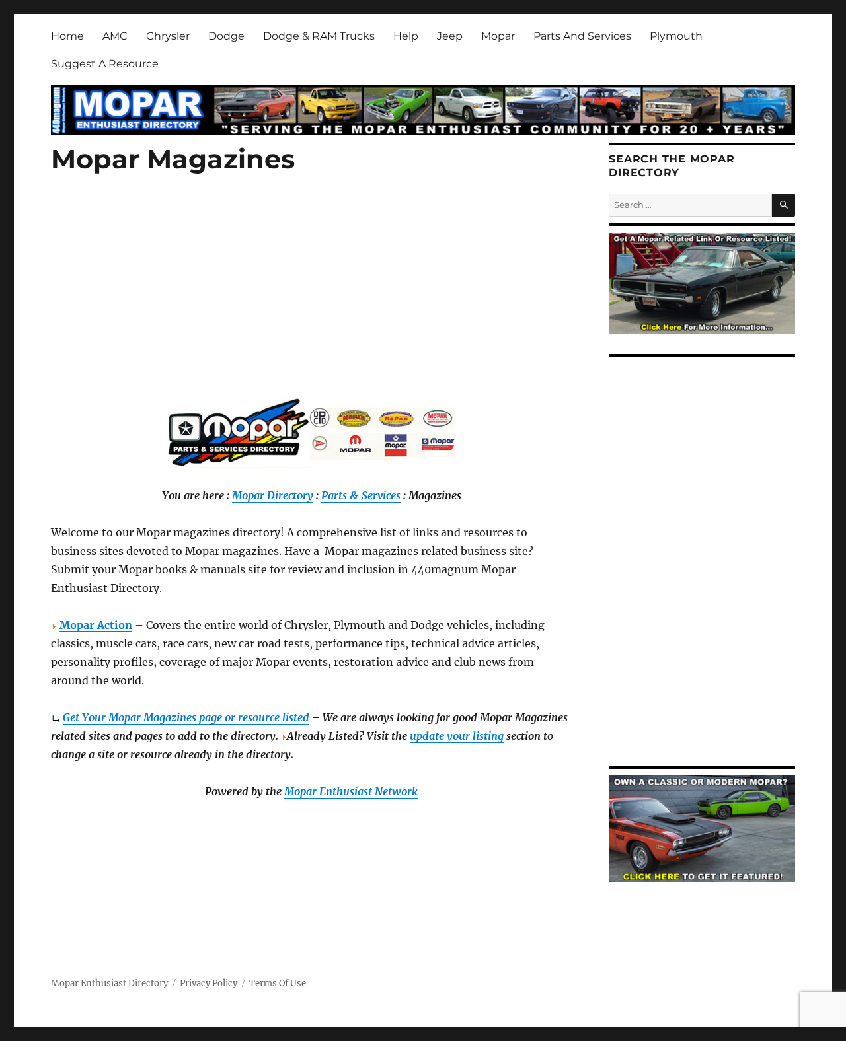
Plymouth (676, 36)
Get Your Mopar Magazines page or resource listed (186, 717)
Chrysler (168, 36)
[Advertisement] (314, 301)
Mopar (498, 36)
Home (67, 36)
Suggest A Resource (105, 63)
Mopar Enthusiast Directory (109, 983)
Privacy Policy (208, 983)
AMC (115, 36)
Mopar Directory (272, 495)
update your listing (457, 735)
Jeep (450, 36)
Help (405, 36)
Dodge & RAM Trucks (319, 36)
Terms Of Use (277, 983)
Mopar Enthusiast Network (351, 791)
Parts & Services (361, 495)
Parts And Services (582, 36)
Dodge (226, 36)
